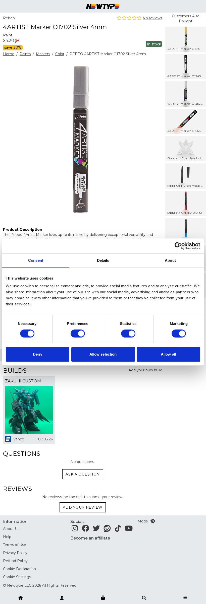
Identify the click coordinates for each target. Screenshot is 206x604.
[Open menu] (185, 597)
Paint (7, 35)
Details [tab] (103, 260)
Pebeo (9, 18)
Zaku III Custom (23, 381)
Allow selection (103, 354)
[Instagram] (74, 529)
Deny (37, 354)
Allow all (168, 354)
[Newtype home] (103, 6)
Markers (43, 54)
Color (59, 54)
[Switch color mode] (153, 521)
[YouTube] (128, 529)
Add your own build (145, 370)
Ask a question (83, 474)
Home (8, 54)
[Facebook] (85, 529)
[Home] (20, 597)
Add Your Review (82, 507)
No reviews (152, 18)
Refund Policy (15, 561)
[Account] (62, 597)
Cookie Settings (17, 577)
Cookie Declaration (19, 569)
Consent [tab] (35, 260)
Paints (25, 54)
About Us (11, 528)
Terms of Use (14, 545)
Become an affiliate (90, 538)
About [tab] (170, 260)
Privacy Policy (15, 553)
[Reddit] (107, 529)
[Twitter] (96, 529)
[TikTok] (118, 529)
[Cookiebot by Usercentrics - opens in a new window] (178, 246)
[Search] (144, 597)
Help (7, 536)
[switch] (78, 333)
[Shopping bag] (103, 598)
